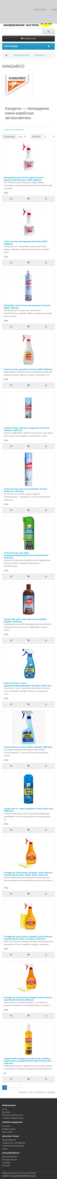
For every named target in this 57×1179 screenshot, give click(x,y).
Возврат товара (9, 1129)
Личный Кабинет (9, 1156)
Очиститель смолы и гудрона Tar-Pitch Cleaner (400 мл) (26, 429)
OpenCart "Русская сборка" (25, 1173)
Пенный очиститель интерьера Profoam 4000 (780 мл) (27, 306)
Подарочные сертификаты (13, 1143)
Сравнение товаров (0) (14, 129)
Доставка (6, 1112)
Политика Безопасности (12, 1115)
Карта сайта (7, 1132)
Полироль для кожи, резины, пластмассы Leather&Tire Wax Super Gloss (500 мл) (28, 873)
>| (19, 1087)
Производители (9, 1140)
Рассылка (6, 1165)
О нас (4, 1109)
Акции (5, 1148)
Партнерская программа (13, 1146)
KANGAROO (40, 55)
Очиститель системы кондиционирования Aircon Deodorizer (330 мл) (26, 555)
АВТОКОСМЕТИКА (21, 55)
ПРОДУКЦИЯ (40, 10)
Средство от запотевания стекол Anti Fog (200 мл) (28, 809)
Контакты (6, 1126)
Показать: (36, 136)
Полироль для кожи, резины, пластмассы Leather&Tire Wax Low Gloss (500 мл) (28, 937)
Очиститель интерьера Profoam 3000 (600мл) (25, 242)
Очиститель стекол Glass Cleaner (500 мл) (28, 746)
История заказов (9, 1159)
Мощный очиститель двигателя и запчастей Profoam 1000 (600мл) (24, 178)
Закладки (6, 1162)
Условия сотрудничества (13, 1118)
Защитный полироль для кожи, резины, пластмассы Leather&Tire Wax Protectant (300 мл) (27, 1061)
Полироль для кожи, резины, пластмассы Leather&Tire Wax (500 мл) (28, 998)
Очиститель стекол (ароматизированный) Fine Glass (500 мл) (27, 684)
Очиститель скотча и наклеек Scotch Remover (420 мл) (25, 490)
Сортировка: (9, 136)
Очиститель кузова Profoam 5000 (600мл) (28, 369)
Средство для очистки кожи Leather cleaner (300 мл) (25, 620)
